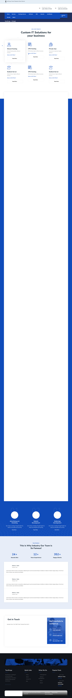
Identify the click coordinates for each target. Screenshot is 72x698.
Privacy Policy (54, 692)
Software (31, 14)
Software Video (61, 676)
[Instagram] (8, 684)
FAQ (27, 681)
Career (41, 680)
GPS (37, 14)
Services (14, 14)
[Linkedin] (6, 684)
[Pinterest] (9, 684)
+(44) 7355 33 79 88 (47, 9)
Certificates (49, 14)
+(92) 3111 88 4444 (62, 9)
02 (36, 512)
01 (14, 512)
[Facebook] (5, 684)
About (14, 17)
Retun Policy (47, 692)
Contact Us (63, 16)
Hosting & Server (22, 14)
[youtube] (10, 684)
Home (8, 14)
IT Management (43, 674)
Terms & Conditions (49, 694)
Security (42, 14)
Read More (14, 58)
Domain (8, 17)
